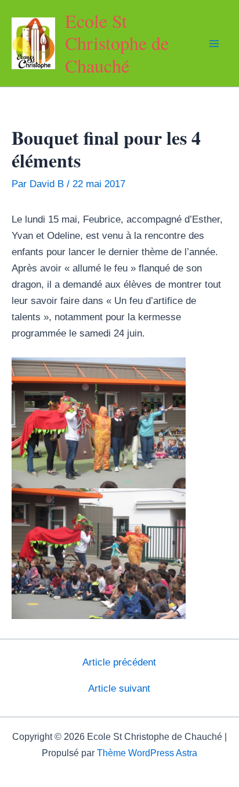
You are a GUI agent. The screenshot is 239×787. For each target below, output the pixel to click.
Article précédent (119, 662)
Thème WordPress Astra (147, 753)
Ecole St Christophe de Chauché (117, 43)
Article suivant (119, 688)
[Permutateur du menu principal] (214, 43)
